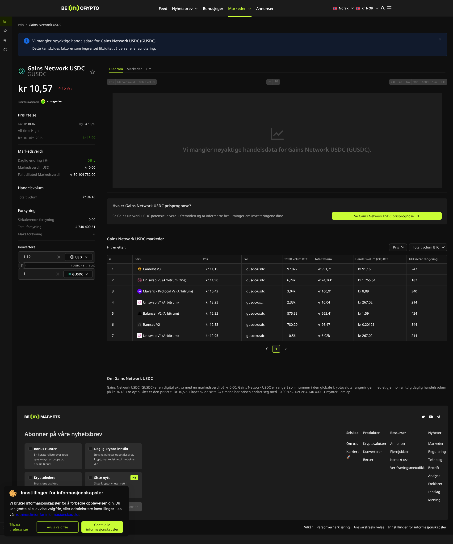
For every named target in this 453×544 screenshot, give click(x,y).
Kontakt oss (399, 459)
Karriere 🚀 (352, 454)
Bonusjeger (213, 8)
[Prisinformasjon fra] (51, 102)
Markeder (237, 8)
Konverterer (372, 451)
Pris (21, 24)
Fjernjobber (399, 451)
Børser (368, 459)
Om (148, 69)
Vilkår (308, 527)
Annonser (265, 8)
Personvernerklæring (333, 527)
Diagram (116, 69)
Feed (163, 8)
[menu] (6, 35)
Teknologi (435, 459)
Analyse (434, 475)
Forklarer (435, 483)
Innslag (434, 491)
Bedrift (433, 467)
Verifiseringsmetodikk (407, 467)
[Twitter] (423, 417)
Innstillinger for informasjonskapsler (417, 527)
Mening (434, 499)
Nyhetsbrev (182, 8)
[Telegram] (438, 417)
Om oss (352, 443)
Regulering (437, 451)
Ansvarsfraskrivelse (369, 527)
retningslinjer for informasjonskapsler (48, 514)
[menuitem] (6, 21)
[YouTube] (430, 417)
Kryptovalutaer (374, 443)
